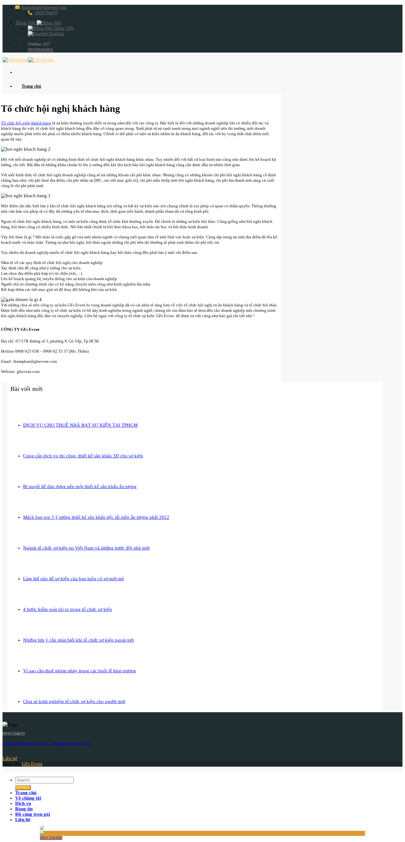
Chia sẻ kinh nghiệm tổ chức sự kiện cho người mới (74, 701)
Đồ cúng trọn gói (32, 814)
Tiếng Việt (26, 22)
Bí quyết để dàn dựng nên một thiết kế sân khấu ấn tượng (80, 486)
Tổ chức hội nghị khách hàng (26, 123)
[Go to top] (10, 769)
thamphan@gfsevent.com (43, 7)
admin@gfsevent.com (70, 743)
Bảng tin (24, 808)
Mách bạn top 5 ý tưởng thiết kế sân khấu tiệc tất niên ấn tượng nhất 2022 (96, 517)
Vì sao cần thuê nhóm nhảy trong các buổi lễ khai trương (79, 670)
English (56, 33)
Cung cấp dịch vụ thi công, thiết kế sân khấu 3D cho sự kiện (83, 455)
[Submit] (23, 787)
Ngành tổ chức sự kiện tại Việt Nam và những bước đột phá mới (86, 547)
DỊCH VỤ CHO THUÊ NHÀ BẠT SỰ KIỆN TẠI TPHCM (80, 425)
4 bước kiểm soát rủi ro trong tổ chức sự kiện (67, 609)
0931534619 (45, 12)
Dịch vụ (23, 803)
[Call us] (38, 753)
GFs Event (32, 763)
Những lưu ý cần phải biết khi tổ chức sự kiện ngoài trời (78, 640)
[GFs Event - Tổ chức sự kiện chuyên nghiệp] (28, 59)
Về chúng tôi (28, 798)
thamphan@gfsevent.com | (27, 743)
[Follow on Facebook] (10, 753)
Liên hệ (22, 819)
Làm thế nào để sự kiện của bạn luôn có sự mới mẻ (73, 578)
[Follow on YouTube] (52, 753)
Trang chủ (31, 86)
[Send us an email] (24, 753)
